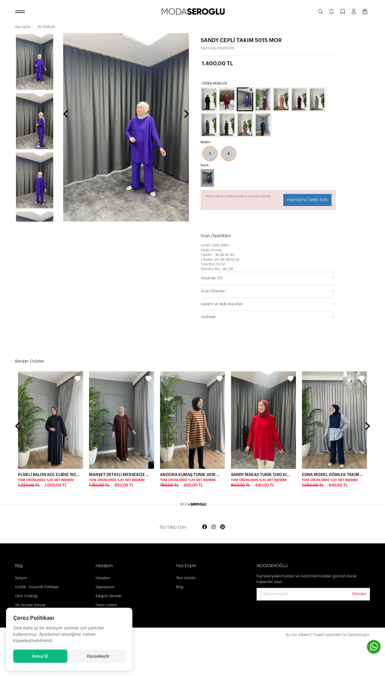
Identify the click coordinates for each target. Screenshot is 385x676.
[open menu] (21, 12)
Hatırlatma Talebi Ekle (307, 200)
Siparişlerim (105, 587)
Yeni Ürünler (186, 578)
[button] (268, 278)
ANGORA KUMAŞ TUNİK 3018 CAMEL (190, 475)
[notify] (331, 12)
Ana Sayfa (22, 27)
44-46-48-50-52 (227, 259)
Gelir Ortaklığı (26, 596)
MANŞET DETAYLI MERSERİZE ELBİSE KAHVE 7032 (119, 475)
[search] (320, 12)
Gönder (359, 594)
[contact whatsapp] (373, 646)
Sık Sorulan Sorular (30, 605)
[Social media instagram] (213, 527)
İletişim (21, 578)
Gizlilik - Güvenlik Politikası (37, 587)
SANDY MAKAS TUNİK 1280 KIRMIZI (261, 475)
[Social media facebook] (204, 527)
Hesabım (103, 578)
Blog (179, 587)
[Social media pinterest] (222, 527)
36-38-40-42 (224, 255)
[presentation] (66, 115)
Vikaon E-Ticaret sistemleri (320, 635)
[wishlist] (77, 379)
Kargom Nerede (109, 596)
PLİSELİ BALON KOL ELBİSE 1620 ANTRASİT (48, 475)
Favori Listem (106, 605)
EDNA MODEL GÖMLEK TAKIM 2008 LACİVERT (332, 475)
